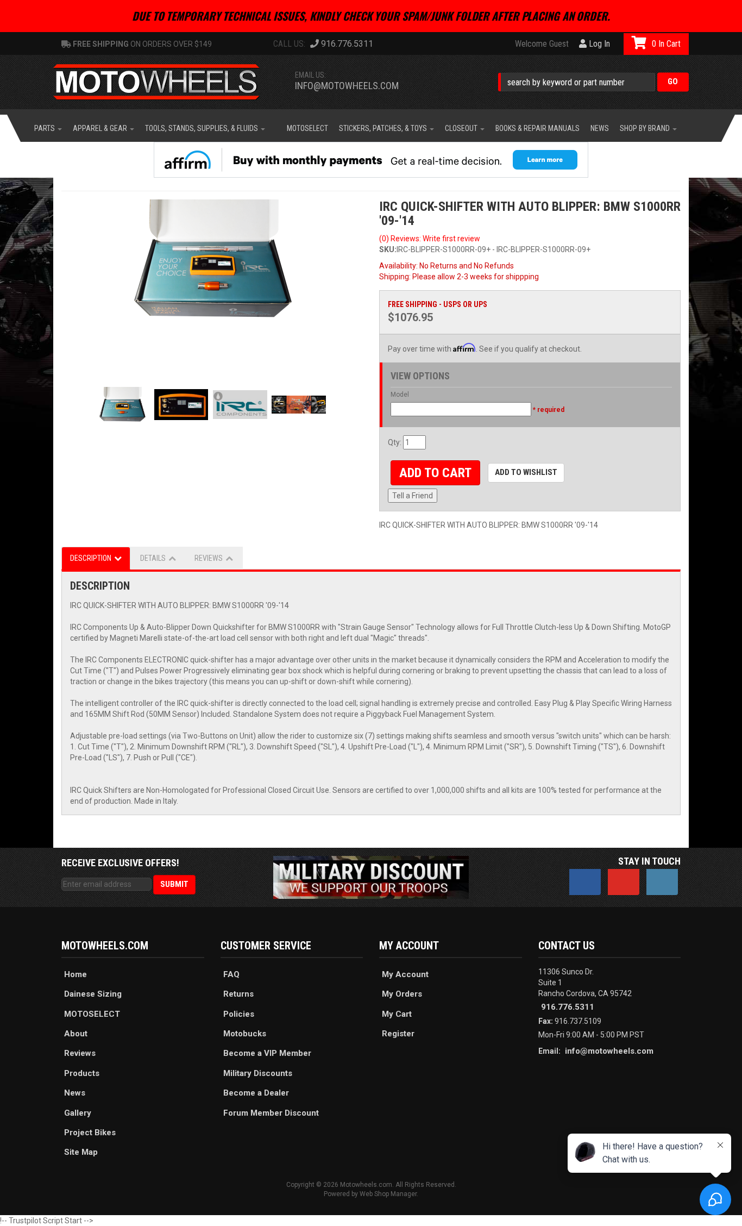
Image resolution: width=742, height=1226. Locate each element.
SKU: (388, 249)
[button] (593, 81)
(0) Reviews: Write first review (429, 238)
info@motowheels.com (347, 85)
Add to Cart (435, 472)
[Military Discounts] (371, 876)
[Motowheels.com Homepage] (164, 82)
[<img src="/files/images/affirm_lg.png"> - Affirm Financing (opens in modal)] (371, 160)
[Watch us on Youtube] (623, 882)
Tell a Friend (412, 495)
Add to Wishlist (526, 472)
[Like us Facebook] (585, 882)
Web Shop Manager (388, 1194)
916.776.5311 (567, 1007)
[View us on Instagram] (662, 882)
